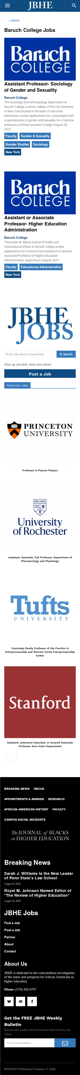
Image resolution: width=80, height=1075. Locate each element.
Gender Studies (17, 144)
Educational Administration (41, 266)
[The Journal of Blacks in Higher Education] (40, 6)
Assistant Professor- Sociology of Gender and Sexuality (38, 86)
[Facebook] (32, 1001)
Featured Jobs (17, 385)
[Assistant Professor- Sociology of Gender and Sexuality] (40, 59)
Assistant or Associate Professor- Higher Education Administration (35, 223)
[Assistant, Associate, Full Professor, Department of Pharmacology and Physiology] (40, 517)
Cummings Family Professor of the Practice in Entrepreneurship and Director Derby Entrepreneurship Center (40, 652)
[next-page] (13, 757)
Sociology (40, 144)
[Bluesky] (9, 1001)
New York (13, 152)
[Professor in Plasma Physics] (40, 430)
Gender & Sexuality (35, 136)
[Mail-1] (20, 1001)
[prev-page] (7, 757)
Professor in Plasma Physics (40, 470)
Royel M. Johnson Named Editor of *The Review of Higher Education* (37, 893)
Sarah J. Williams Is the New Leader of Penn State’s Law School (38, 876)
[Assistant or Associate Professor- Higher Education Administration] (40, 192)
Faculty (11, 136)
